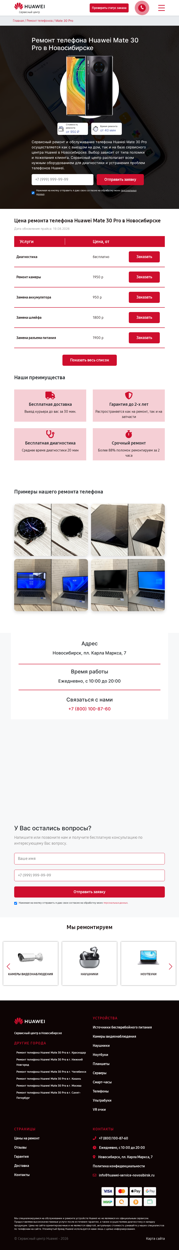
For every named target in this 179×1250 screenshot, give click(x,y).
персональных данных (115, 902)
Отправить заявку (120, 179)
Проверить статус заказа (109, 8)
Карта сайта (155, 1239)
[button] (8, 966)
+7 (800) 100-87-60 (89, 708)
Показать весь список (89, 360)
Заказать (144, 256)
